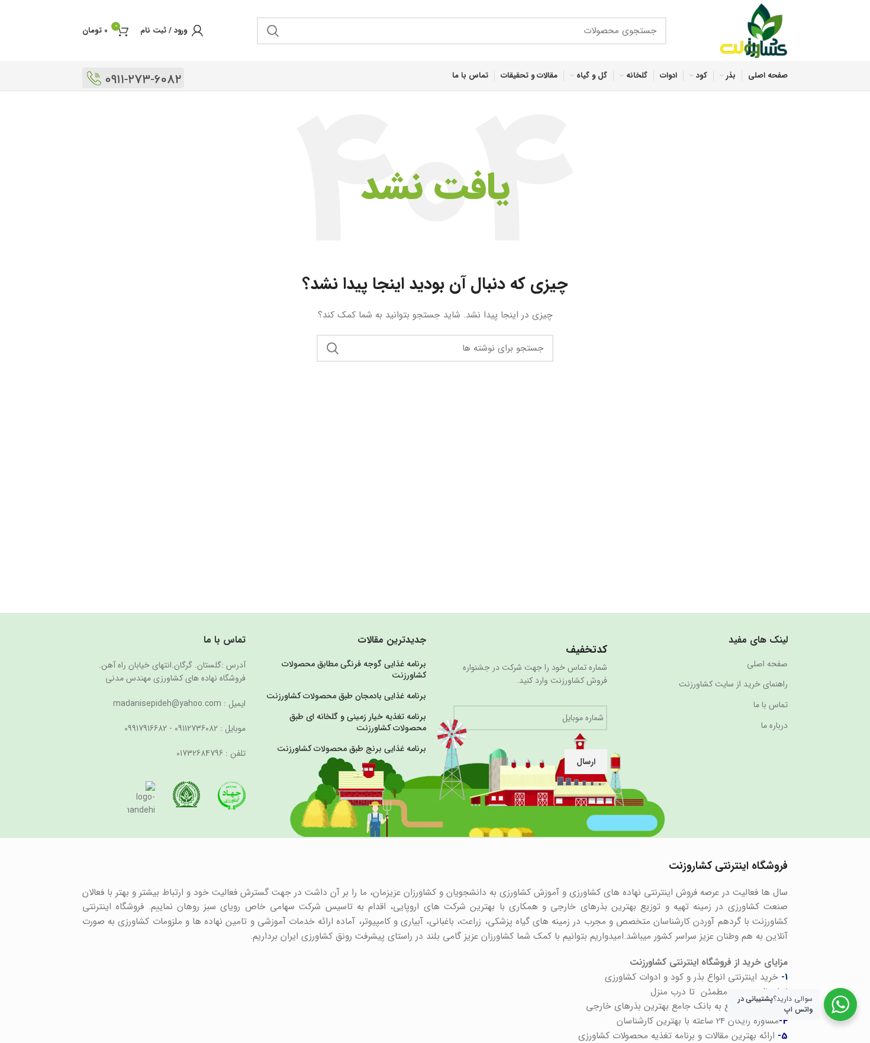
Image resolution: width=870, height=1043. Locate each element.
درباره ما (774, 726)
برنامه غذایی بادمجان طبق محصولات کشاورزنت (346, 696)
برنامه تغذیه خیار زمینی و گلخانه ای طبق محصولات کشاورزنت (357, 722)
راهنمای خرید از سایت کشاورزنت (733, 685)
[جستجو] (273, 30)
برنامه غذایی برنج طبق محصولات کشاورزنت (351, 749)
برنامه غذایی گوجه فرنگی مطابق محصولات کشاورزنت (354, 670)
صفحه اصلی (767, 664)
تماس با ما (770, 705)
